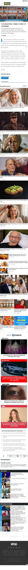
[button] (25, 46)
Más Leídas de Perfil (6, 504)
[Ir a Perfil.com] (25, 0)
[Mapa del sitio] (19, 547)
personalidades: (5, 76)
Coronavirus (5, 78)
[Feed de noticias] (16, 547)
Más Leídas (4, 471)
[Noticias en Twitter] (13, 547)
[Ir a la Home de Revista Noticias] (6, 3)
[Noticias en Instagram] (8, 547)
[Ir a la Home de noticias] (14, 544)
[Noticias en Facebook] (11, 547)
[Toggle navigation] (2, 3)
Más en (9, 335)
